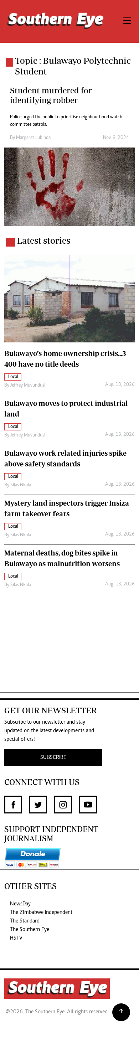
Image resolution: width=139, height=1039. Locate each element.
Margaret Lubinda (33, 137)
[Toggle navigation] (127, 21)
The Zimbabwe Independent (41, 912)
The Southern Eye (29, 929)
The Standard (25, 921)
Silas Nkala (20, 485)
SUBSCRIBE (53, 757)
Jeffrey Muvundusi (27, 385)
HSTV (16, 938)
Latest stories (43, 240)
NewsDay (20, 904)
